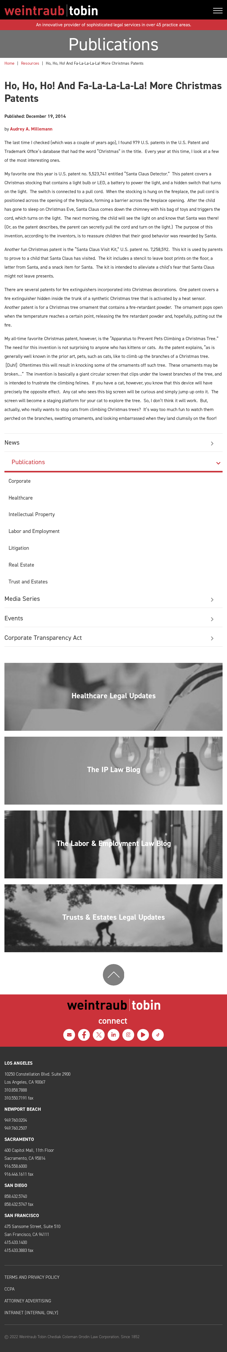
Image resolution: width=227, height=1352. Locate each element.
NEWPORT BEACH (22, 1109)
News (12, 442)
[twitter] (99, 1035)
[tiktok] (158, 1035)
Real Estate (21, 564)
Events (13, 618)
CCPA (9, 1289)
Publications (28, 462)
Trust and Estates (28, 581)
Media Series (22, 598)
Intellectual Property (32, 514)
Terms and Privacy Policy (31, 1277)
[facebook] (84, 1035)
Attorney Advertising (27, 1301)
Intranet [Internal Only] (31, 1313)
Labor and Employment (34, 531)
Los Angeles (18, 1063)
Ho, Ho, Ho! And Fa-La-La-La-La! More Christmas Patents (95, 63)
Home (9, 63)
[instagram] (128, 1035)
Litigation (19, 548)
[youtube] (143, 1035)
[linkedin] (113, 1035)
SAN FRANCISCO (21, 1215)
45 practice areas (173, 25)
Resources (30, 63)
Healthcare (21, 497)
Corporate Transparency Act (43, 637)
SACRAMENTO (19, 1139)
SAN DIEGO (15, 1185)
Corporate (20, 481)
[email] (69, 1035)
